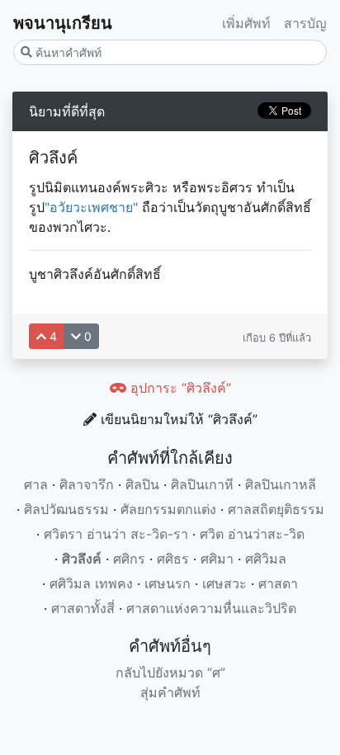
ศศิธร (173, 558)
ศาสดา (278, 583)
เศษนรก (167, 583)
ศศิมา (217, 558)
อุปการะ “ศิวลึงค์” (178, 388)
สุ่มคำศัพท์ (170, 692)
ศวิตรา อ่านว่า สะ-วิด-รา (116, 534)
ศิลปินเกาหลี (280, 484)
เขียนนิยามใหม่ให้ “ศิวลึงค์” (177, 419)
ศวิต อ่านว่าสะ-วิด (252, 534)
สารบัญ (305, 23)
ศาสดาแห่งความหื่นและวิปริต (211, 608)
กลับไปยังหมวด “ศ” (170, 672)
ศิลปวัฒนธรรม (66, 509)
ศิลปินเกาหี (202, 484)
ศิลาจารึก (86, 484)
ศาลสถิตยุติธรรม (276, 509)
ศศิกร (129, 558)
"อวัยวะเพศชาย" (91, 207)
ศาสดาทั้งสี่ (83, 608)
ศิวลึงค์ (82, 558)
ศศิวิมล (265, 558)
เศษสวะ (224, 583)
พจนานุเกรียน (62, 23)
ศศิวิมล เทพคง (91, 583)
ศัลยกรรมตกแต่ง (168, 509)
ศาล (36, 484)
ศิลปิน (142, 484)
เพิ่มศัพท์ (246, 23)
